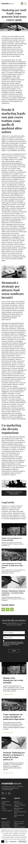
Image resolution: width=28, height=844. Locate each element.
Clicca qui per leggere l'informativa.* (11, 645)
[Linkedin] (3, 793)
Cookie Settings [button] (22, 841)
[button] (22, 3)
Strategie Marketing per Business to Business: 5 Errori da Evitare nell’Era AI (13, 593)
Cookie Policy (13, 841)
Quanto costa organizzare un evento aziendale (12, 539)
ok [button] (2, 841)
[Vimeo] (9, 793)
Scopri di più (8, 694)
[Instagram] (6, 793)
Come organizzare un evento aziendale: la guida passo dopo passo (12, 565)
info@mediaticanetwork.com (10, 788)
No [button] (6, 841)
